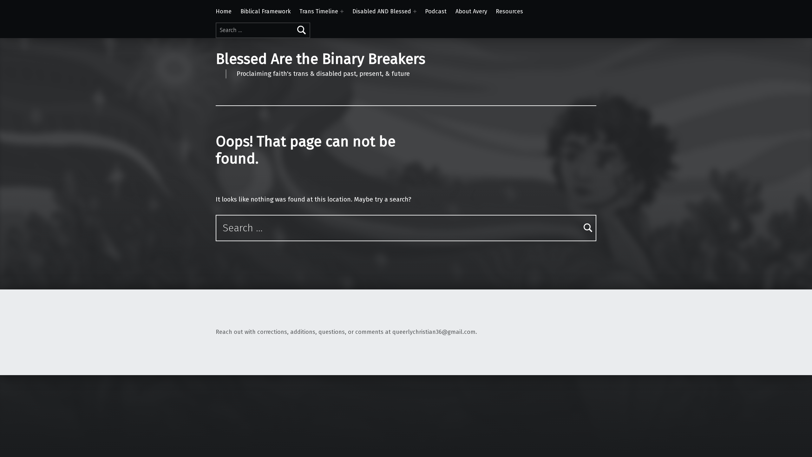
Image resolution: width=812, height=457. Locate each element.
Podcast (436, 11)
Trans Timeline (318, 11)
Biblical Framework (265, 11)
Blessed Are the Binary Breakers (320, 59)
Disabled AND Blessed (381, 11)
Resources (509, 11)
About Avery (471, 11)
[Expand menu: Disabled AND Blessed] (414, 11)
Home (224, 11)
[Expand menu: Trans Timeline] (342, 11)
